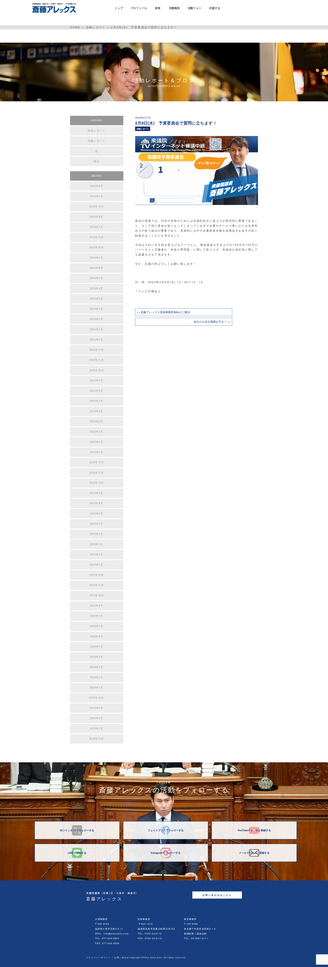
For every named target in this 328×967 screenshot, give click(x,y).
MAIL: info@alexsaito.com (112, 933)
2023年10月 (96, 370)
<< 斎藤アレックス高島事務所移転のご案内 (163, 312)
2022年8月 (97, 503)
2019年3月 (97, 718)
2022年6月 (97, 513)
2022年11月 (96, 472)
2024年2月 (97, 329)
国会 (97, 161)
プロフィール (139, 8)
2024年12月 (96, 237)
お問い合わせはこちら (217, 895)
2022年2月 (97, 554)
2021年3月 (97, 615)
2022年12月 (96, 462)
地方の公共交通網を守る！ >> (212, 322)
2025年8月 (97, 216)
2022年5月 (97, 523)
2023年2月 (97, 441)
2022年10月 (96, 482)
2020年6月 (97, 656)
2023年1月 (97, 452)
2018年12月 (96, 738)
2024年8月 (97, 268)
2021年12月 (96, 575)
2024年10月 (96, 247)
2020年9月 (97, 626)
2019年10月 (96, 697)
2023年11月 (96, 360)
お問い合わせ (121, 957)
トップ (119, 8)
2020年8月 (97, 636)
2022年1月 (97, 564)
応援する (214, 8)
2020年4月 (97, 677)
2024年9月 (97, 257)
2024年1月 (97, 339)
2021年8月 (97, 605)
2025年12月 (96, 206)
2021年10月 (96, 595)
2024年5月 (97, 298)
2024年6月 (97, 288)
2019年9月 (97, 708)
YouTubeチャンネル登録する (254, 830)
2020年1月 (97, 687)
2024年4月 (97, 308)
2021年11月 (96, 585)
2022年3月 (97, 544)
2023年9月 (97, 380)
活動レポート (142, 128)
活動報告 (174, 8)
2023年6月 (97, 411)
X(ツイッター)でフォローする (77, 830)
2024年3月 (97, 319)
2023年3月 (97, 431)
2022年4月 (97, 534)
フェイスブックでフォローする (166, 830)
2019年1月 (97, 728)
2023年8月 (97, 390)
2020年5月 (97, 667)
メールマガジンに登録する (254, 853)
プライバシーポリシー (98, 957)
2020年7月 (97, 646)
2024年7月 (97, 278)
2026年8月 (97, 186)
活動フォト (194, 8)
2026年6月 (97, 196)
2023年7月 (97, 401)
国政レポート (97, 130)
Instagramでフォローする (166, 853)
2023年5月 (97, 421)
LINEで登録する (77, 853)
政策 (157, 8)
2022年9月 (97, 493)
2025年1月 (97, 227)
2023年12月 (96, 349)
